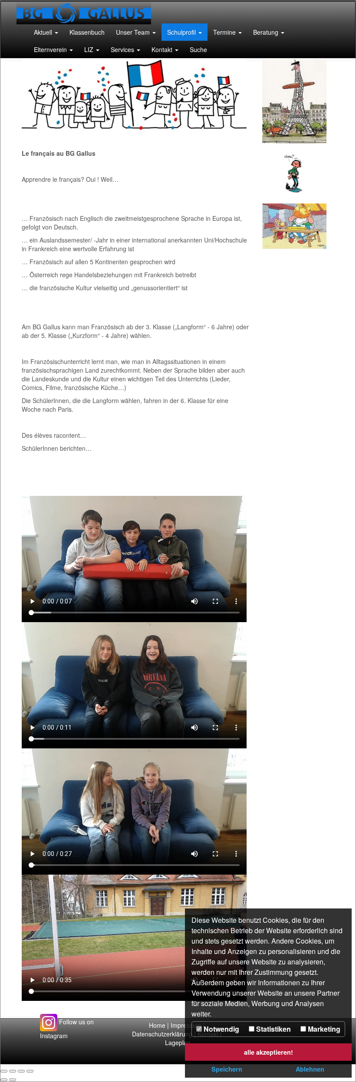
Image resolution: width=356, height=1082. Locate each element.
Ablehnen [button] (310, 1069)
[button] (46, 32)
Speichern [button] (226, 1069)
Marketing (323, 1029)
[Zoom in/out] (29, 1071)
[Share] (12, 1071)
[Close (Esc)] (3, 1071)
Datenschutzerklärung (163, 1034)
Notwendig (220, 1029)
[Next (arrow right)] (12, 1080)
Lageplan (178, 1042)
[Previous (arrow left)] (3, 1080)
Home (157, 1025)
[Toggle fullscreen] (21, 1071)
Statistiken (272, 1029)
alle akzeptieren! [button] (268, 1052)
